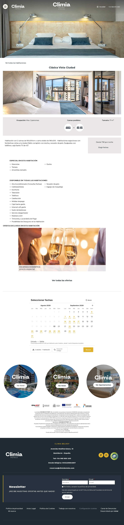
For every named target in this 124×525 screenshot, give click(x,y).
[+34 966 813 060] (107, 7)
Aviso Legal (31, 508)
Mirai (116, 511)
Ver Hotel (21, 386)
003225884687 (69, 463)
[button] (5, 92)
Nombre (65, 479)
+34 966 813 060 (114, 7)
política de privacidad (87, 487)
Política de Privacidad (95, 490)
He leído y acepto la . (80, 487)
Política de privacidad (14, 508)
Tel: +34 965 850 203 (62, 458)
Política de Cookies (47, 508)
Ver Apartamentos (103, 385)
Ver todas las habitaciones (15, 63)
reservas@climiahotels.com (62, 468)
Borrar (90, 300)
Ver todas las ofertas (62, 280)
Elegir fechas (103, 147)
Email (91, 479)
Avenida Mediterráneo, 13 (62, 449)
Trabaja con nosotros (67, 508)
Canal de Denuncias (108, 508)
